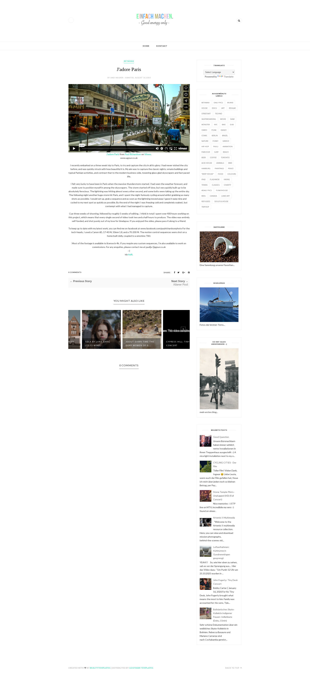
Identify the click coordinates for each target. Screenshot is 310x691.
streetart (206, 113)
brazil (225, 135)
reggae (232, 108)
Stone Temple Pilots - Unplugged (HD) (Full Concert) (224, 496)
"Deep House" (208, 174)
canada (213, 196)
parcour (206, 152)
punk (214, 130)
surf (216, 152)
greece (226, 141)
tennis (204, 185)
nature (205, 141)
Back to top (232, 668)
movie (223, 119)
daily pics (218, 102)
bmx (230, 163)
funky (215, 141)
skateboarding (209, 119)
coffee (213, 157)
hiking (227, 179)
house (204, 108)
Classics (216, 185)
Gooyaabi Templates (141, 668)
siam (232, 119)
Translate (228, 76)
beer (204, 157)
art (223, 108)
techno (218, 113)
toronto (225, 157)
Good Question (221, 437)
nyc (215, 124)
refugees (206, 201)
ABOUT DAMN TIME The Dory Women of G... (127, 343)
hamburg (206, 168)
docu (214, 108)
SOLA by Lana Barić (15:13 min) (84, 343)
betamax (129, 61)
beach (226, 152)
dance (224, 130)
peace (230, 168)
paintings (219, 168)
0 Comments (75, 272)
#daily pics (207, 190)
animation (227, 146)
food (220, 174)
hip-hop (205, 146)
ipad (204, 179)
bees (204, 196)
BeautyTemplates (100, 668)
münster (206, 124)
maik (130, 254)
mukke (230, 102)
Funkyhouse (222, 190)
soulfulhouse (221, 201)
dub (232, 124)
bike (224, 124)
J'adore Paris (112, 154)
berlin (215, 135)
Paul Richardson (133, 154)
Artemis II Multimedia (224, 517)
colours (231, 174)
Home (146, 46)
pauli (215, 146)
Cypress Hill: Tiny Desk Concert (168, 343)
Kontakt (161, 46)
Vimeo (148, 154)
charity (227, 185)
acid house (207, 163)
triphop (205, 207)
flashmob (214, 179)
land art (225, 196)
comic (204, 135)
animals (220, 163)
